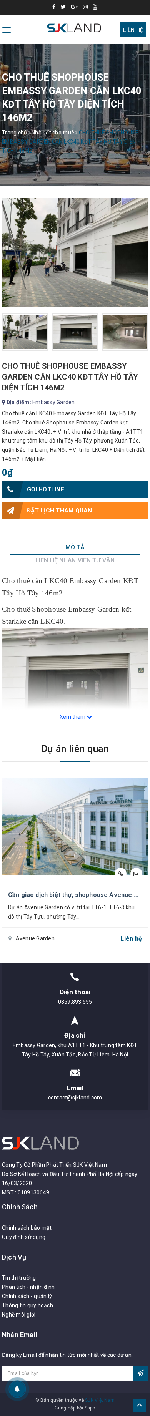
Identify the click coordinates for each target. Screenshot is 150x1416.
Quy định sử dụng (23, 1237)
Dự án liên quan (75, 748)
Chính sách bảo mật (27, 1228)
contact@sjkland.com (75, 1097)
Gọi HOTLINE (45, 489)
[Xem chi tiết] (121, 874)
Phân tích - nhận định (28, 1287)
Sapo (90, 1408)
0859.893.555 (75, 1002)
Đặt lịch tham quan (59, 510)
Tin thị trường (19, 1278)
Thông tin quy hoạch (27, 1305)
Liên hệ (133, 30)
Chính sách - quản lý (27, 1296)
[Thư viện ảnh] (136, 874)
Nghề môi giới (18, 1315)
